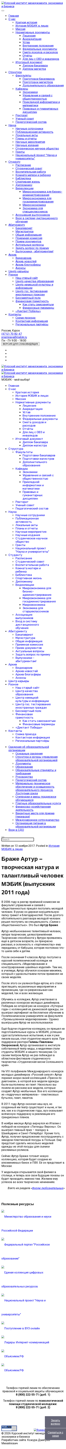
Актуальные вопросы (29, 244)
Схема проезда (25, 317)
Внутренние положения (38, 45)
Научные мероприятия (30, 142)
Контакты (14, 314)
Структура (15, 72)
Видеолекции (24, 188)
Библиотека (23, 178)
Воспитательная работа (30, 171)
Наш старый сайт (26, 278)
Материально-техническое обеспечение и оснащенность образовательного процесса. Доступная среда (34, 788)
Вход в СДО (16, 830)
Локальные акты (26, 135)
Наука (12, 125)
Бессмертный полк (28, 298)
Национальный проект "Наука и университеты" (32, 550)
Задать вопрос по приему (32, 248)
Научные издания (27, 145)
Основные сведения (29, 753)
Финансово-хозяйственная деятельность (33, 808)
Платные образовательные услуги (38, 803)
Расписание (23, 165)
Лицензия (29, 35)
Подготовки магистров (38, 82)
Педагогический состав (31, 122)
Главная (13, 15)
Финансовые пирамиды (38, 308)
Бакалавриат (23, 228)
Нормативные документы (32, 32)
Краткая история (26, 22)
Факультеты (23, 75)
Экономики (30, 92)
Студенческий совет (28, 168)
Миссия (20, 29)
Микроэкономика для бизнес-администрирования (42, 193)
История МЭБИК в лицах (31, 25)
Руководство (24, 776)
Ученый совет (24, 118)
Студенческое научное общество (37, 148)
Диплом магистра (34, 69)
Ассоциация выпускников (32, 215)
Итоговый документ (28, 62)
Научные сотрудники (29, 128)
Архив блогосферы (28, 264)
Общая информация (28, 234)
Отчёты (27, 55)
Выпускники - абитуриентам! (34, 251)
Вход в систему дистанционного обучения (27, 625)
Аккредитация (32, 39)
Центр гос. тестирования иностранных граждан (31, 293)
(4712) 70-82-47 (11, 334)
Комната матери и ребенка (33, 175)
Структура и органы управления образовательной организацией (36, 758)
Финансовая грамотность (32, 301)
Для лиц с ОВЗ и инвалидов (41, 59)
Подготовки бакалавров (39, 79)
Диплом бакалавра (35, 65)
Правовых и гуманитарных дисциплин (33, 495)
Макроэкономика (34, 205)
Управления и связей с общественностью (37, 97)
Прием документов (28, 241)
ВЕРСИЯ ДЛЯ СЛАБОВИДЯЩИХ (20, 344)
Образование (24, 767)
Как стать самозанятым (38, 304)
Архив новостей (25, 261)
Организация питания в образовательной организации (35, 825)
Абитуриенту (16, 225)
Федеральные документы (40, 49)
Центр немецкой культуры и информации (32, 699)
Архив (12, 254)
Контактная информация (31, 321)
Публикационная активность (34, 132)
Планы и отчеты (26, 138)
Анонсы (20, 268)
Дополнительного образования (43, 85)
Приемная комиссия (28, 238)
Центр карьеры (18, 271)
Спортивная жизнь (27, 181)
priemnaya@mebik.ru (14, 337)
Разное (13, 274)
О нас (11, 19)
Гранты (20, 152)
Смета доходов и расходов (40, 52)
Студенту (14, 161)
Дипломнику (23, 185)
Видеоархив (23, 258)
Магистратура (24, 231)
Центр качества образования (34, 281)
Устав (26, 42)
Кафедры (21, 88)
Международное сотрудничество (37, 820)
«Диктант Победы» (28, 311)
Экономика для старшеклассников (35, 210)
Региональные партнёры (31, 324)
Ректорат (21, 115)
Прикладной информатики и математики (33, 485)
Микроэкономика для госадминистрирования (38, 200)
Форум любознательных (47, 1188)
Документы (23, 763)
